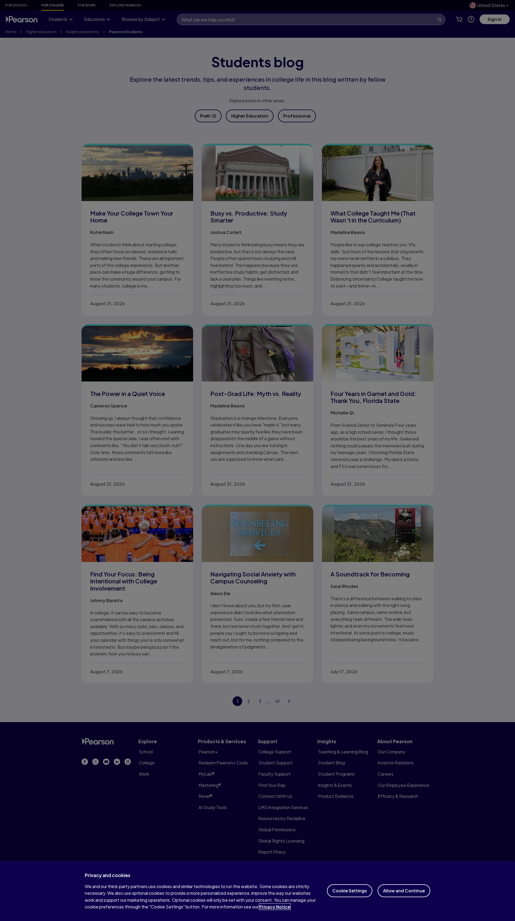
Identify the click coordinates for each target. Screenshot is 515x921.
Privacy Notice (274, 906)
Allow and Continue (404, 890)
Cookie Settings (349, 890)
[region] (257, 891)
